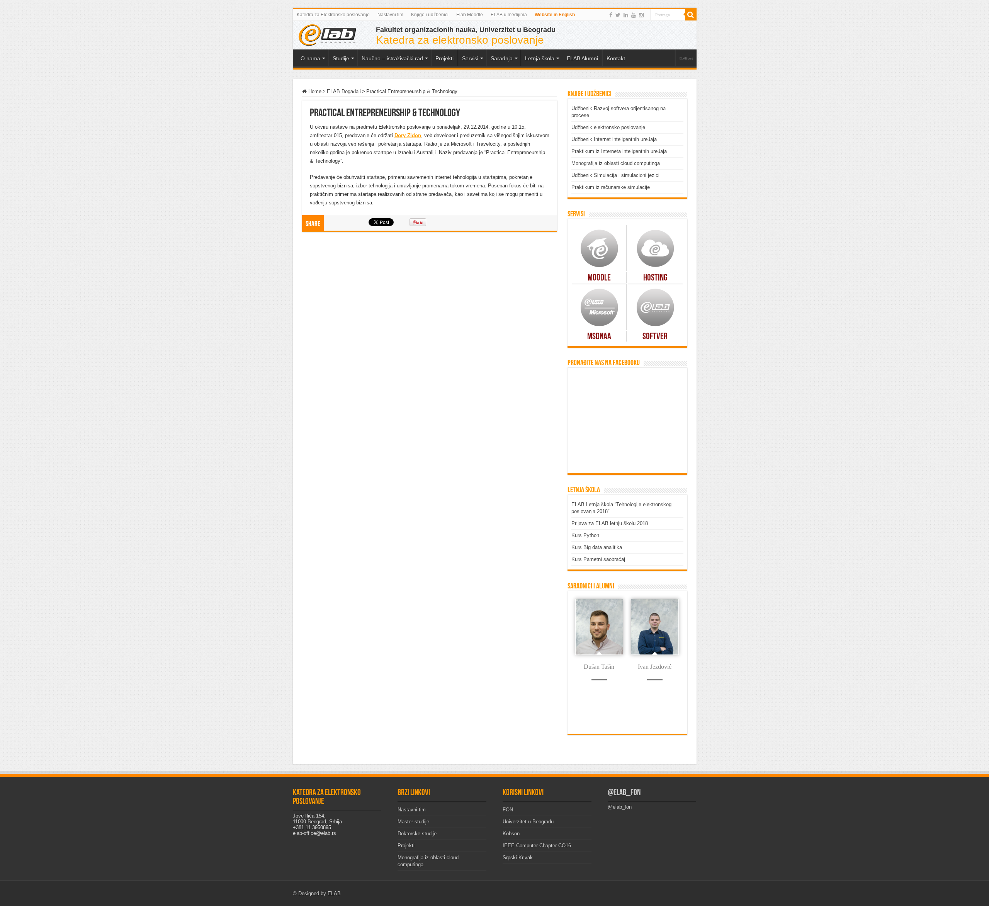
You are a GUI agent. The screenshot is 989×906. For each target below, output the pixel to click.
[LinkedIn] (626, 15)
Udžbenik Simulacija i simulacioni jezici (615, 175)
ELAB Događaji (344, 91)
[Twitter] (618, 15)
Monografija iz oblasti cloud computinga (615, 163)
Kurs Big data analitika (596, 547)
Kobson (511, 833)
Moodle (599, 278)
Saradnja (502, 58)
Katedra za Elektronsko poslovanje (333, 14)
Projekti (406, 845)
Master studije (413, 821)
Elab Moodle (469, 14)
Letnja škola (539, 58)
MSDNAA (599, 337)
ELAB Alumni (582, 58)
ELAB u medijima (509, 14)
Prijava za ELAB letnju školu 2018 (609, 523)
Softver (655, 337)
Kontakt (616, 58)
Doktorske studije (417, 833)
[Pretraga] (691, 14)
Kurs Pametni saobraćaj (598, 559)
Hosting (655, 278)
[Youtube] (633, 15)
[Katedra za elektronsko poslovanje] (328, 34)
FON (508, 810)
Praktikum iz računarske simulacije (610, 187)
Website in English (555, 14)
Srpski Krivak (518, 857)
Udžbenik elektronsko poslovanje (608, 127)
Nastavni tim (390, 14)
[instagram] (641, 15)
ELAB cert (686, 58)
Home (314, 91)
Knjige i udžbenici (430, 14)
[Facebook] (610, 15)
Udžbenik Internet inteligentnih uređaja (614, 139)
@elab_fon (624, 793)
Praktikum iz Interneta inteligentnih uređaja (619, 151)
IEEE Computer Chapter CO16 (537, 845)
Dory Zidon (407, 135)
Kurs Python (585, 535)
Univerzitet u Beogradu (528, 821)
